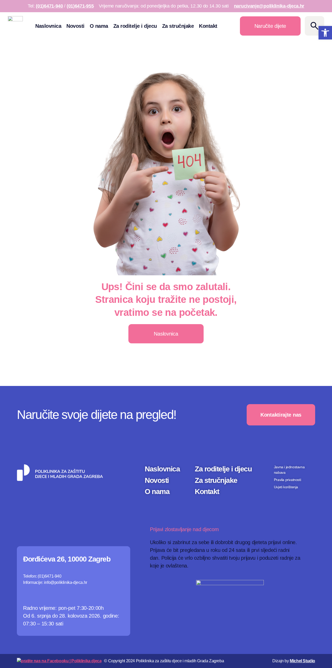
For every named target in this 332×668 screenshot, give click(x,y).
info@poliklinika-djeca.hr (65, 582)
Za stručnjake (178, 26)
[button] (325, 32)
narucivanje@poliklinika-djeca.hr (269, 6)
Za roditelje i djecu (135, 26)
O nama (99, 26)
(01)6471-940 (49, 6)
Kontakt (208, 26)
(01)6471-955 (80, 6)
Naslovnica (48, 26)
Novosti (75, 26)
